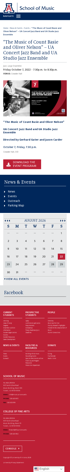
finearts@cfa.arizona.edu (18, 430)
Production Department (32, 365)
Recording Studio (30, 356)
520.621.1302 (14, 434)
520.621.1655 (14, 398)
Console (11, 448)
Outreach (14, 201)
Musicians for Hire (53, 323)
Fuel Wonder (51, 356)
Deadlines (28, 332)
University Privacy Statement (13, 462)
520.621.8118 (11, 402)
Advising (6, 321)
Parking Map (16, 205)
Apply (27, 321)
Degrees (5, 325)
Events (12, 196)
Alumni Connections (54, 332)
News (11, 191)
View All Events (17, 279)
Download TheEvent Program (24, 164)
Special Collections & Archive (34, 358)
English (44, 468)
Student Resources (9, 337)
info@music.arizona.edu (18, 394)
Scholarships (29, 328)
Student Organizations (10, 332)
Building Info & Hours (32, 354)
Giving (50, 354)
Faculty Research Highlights (56, 325)
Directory (50, 321)
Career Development (9, 339)
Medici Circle (52, 358)
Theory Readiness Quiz (32, 330)
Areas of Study (7, 323)
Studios (5, 335)
